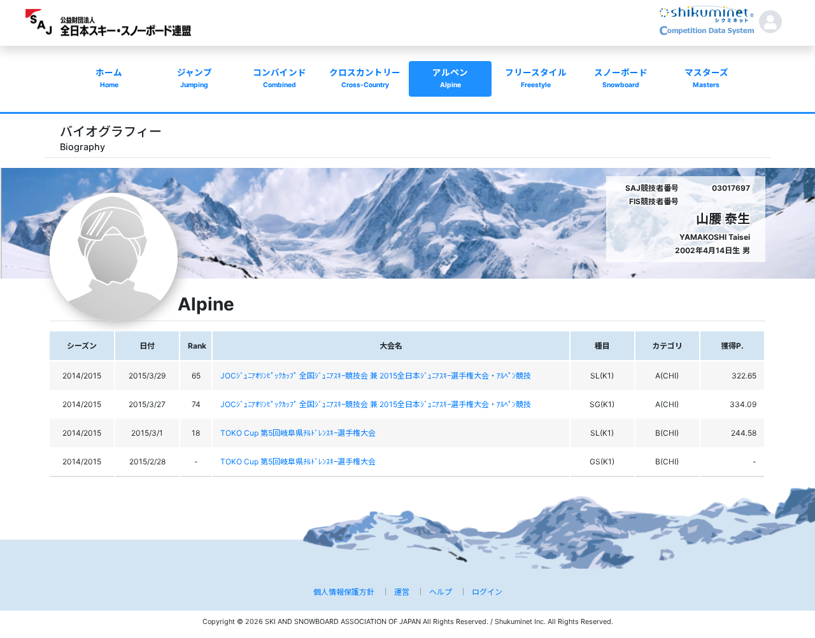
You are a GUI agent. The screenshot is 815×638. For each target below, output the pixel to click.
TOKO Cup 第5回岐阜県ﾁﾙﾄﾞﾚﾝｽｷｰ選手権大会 (298, 433)
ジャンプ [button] (194, 78)
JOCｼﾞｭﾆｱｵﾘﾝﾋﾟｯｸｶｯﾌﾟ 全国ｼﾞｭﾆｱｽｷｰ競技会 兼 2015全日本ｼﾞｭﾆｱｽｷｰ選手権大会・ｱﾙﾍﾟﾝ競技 (375, 375)
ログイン (487, 592)
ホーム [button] (109, 78)
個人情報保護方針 (343, 592)
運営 (401, 592)
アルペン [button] (450, 78)
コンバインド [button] (279, 78)
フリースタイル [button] (536, 78)
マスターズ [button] (706, 78)
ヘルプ (440, 592)
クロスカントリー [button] (364, 78)
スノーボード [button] (621, 78)
